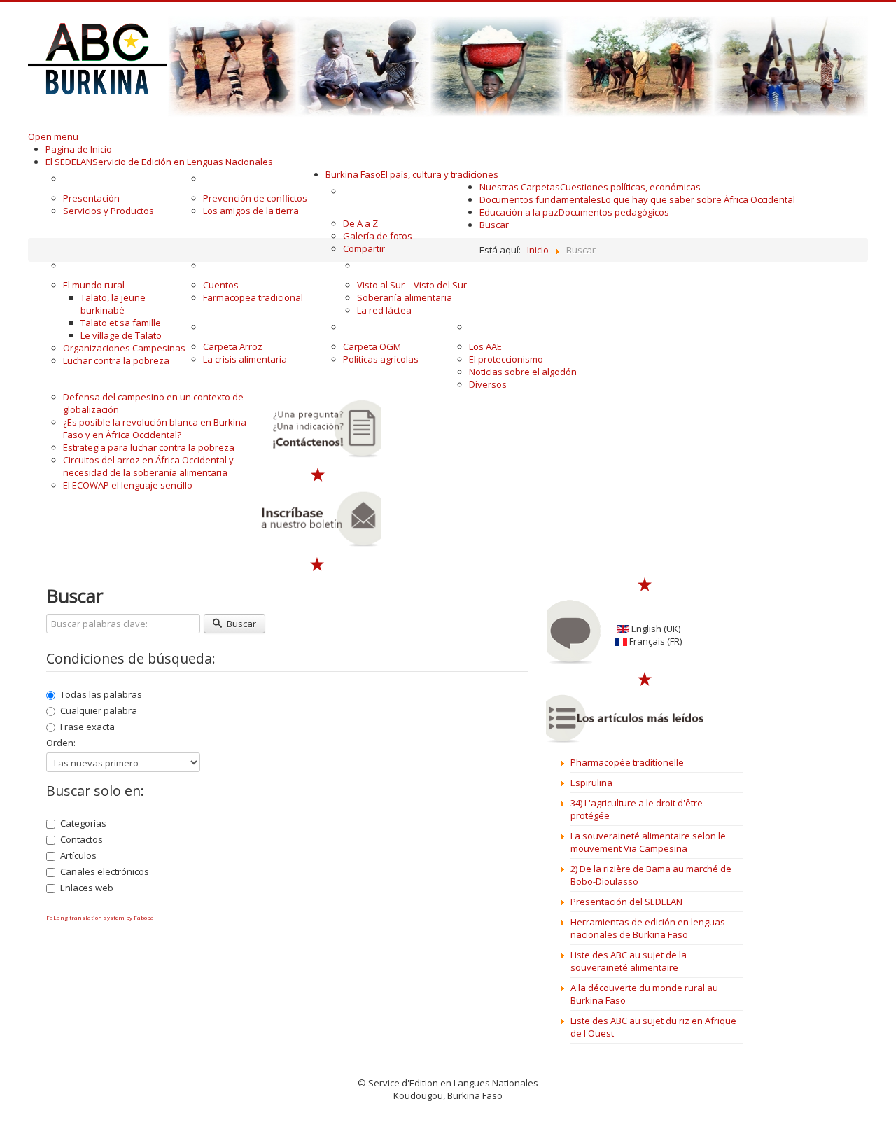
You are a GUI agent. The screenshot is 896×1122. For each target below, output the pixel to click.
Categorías (83, 823)
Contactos (81, 839)
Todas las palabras (101, 694)
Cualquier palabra (98, 710)
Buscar (240, 623)
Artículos (78, 855)
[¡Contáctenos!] (318, 429)
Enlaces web (86, 887)
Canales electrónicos (104, 871)
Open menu (53, 136)
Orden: (61, 742)
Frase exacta (87, 726)
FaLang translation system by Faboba (100, 917)
